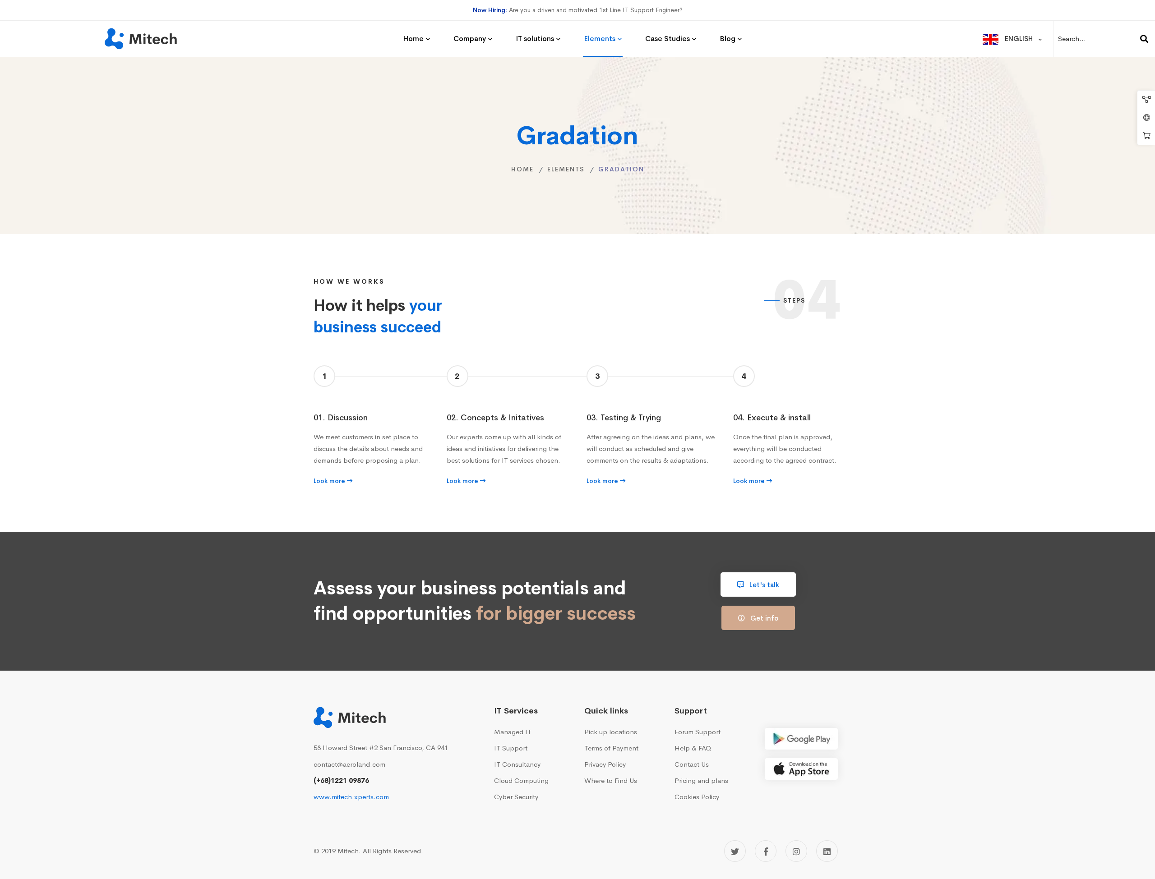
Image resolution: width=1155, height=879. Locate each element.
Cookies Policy (697, 796)
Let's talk (763, 584)
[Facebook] (765, 851)
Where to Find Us (610, 780)
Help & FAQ (693, 748)
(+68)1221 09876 (341, 780)
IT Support (510, 748)
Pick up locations (610, 731)
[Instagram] (796, 851)
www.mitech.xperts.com (351, 796)
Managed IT (512, 731)
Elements (566, 169)
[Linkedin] (827, 851)
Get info (763, 618)
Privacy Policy (605, 764)
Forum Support (698, 731)
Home (522, 169)
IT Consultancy (517, 764)
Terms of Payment (611, 748)
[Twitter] (735, 851)
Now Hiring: (490, 10)
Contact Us (692, 764)
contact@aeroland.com (349, 764)
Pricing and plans (701, 780)
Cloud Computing (521, 780)
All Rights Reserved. (393, 851)
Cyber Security (516, 796)
